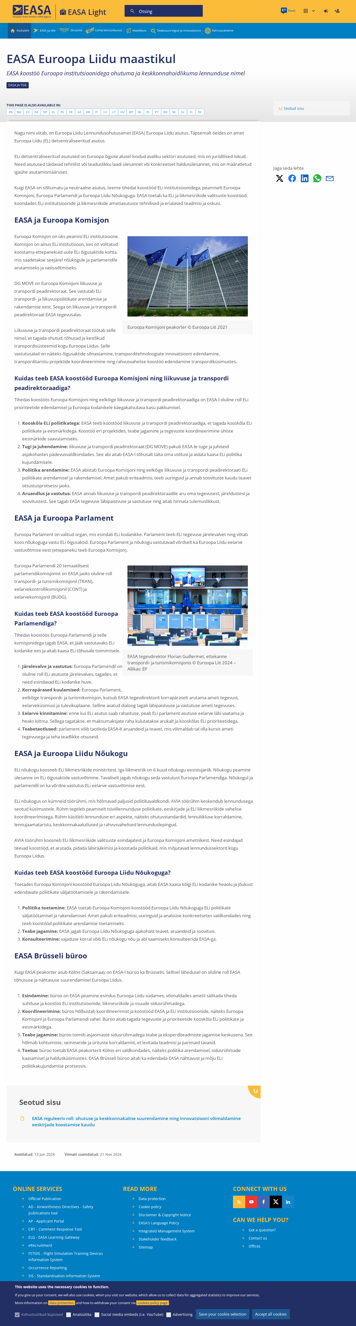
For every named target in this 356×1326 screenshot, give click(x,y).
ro (165, 112)
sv (199, 112)
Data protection (152, 1198)
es (62, 112)
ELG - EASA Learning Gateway (53, 1237)
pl (148, 112)
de (45, 112)
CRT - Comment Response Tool (55, 1229)
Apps (309, 11)
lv (105, 112)
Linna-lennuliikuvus (108, 30)
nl (140, 112)
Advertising (183, 1314)
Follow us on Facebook (263, 1202)
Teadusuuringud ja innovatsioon (179, 30)
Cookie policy (150, 1206)
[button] (279, 178)
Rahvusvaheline (222, 30)
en (11, 112)
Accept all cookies (271, 1314)
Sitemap (146, 1247)
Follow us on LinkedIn (288, 1202)
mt (131, 112)
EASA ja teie (48, 30)
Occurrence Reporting (47, 1267)
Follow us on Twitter (276, 1202)
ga (79, 112)
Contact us (258, 1238)
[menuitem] (326, 11)
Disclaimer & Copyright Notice (165, 1214)
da (36, 112)
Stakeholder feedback (157, 1239)
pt (156, 112)
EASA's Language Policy (159, 1222)
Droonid (76, 30)
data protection (62, 1302)
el (53, 112)
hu (122, 112)
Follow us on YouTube (251, 1202)
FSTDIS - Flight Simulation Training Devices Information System (65, 1256)
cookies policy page (153, 1302)
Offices (255, 1246)
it (96, 112)
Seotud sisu (294, 108)
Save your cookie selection (222, 1314)
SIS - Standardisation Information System (64, 1275)
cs (27, 112)
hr (88, 112)
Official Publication (44, 1198)
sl (182, 112)
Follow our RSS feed (239, 1202)
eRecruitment (40, 1245)
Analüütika (82, 1314)
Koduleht (23, 30)
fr (70, 112)
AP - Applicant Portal (46, 1221)
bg (19, 112)
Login (326, 11)
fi (191, 112)
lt (113, 112)
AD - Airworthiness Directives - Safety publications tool (60, 1209)
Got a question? (262, 1229)
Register (337, 11)
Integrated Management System (167, 1230)
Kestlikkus (139, 30)
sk (174, 112)
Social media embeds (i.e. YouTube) (132, 1314)
